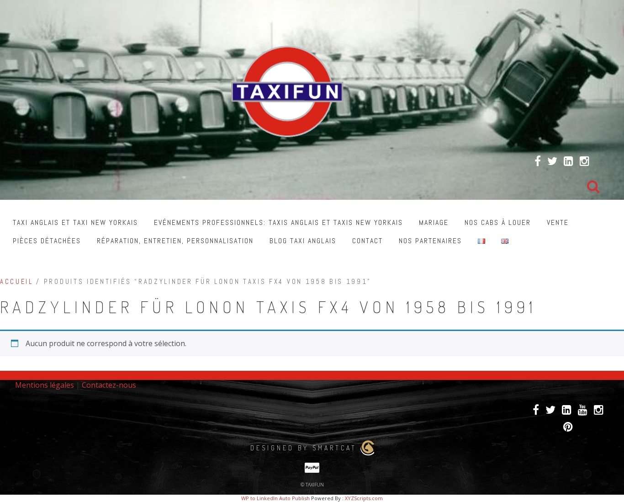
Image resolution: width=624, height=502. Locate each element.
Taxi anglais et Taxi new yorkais (75, 222)
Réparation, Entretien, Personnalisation (175, 241)
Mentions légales (44, 385)
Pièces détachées (47, 241)
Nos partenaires (430, 241)
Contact (367, 241)
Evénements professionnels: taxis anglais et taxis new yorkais (278, 222)
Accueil (16, 282)
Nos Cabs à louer (498, 222)
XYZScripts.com (364, 498)
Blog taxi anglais (303, 241)
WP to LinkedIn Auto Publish (275, 498)
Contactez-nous (109, 385)
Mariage (434, 222)
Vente (558, 222)
